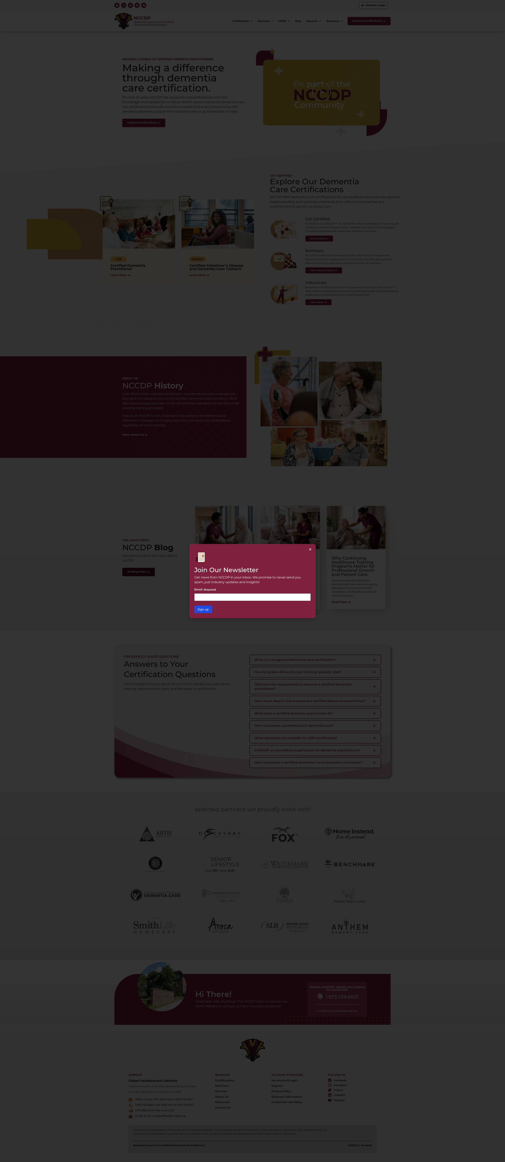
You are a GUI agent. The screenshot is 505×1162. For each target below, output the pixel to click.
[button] (310, 549)
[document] (252, 581)
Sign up (203, 609)
